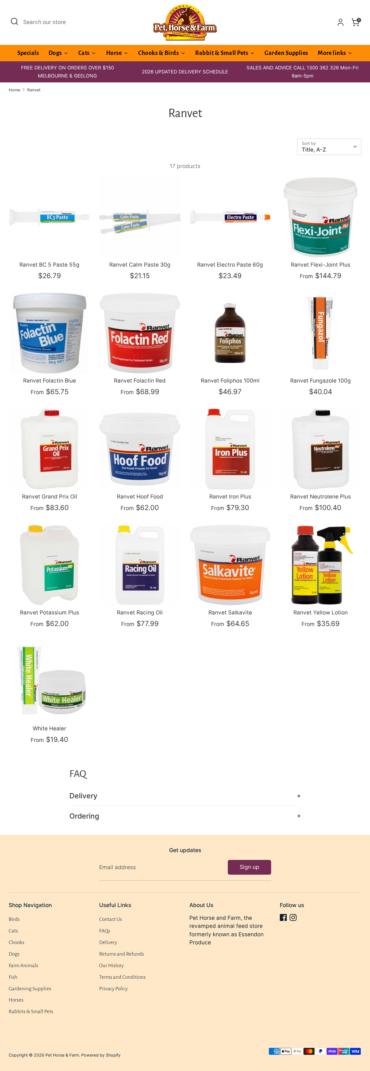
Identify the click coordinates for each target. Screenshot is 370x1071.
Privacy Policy (113, 988)
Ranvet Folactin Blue (49, 380)
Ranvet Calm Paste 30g (140, 264)
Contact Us (110, 919)
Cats (84, 53)
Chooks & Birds (159, 53)
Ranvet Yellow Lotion (320, 612)
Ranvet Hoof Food (140, 496)
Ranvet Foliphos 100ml (230, 380)
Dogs (56, 53)
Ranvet (33, 89)
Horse (114, 53)
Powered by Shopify (101, 1054)
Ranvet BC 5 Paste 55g (49, 264)
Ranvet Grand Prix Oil (49, 496)
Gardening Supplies (30, 988)
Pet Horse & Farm (62, 1054)
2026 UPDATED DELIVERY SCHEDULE (185, 72)
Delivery (83, 795)
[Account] (340, 22)
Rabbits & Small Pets (31, 1011)
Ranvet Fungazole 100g (320, 380)
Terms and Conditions (122, 977)
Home (14, 89)
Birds (14, 919)
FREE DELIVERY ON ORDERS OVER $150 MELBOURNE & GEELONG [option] (67, 72)
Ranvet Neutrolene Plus (320, 496)
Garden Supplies (286, 53)
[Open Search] (14, 21)
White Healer (49, 728)
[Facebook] (283, 917)
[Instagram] (293, 917)
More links (332, 53)
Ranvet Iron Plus (230, 496)
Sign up (249, 867)
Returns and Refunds (121, 954)
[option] (185, 71)
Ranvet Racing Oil (140, 612)
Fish (13, 977)
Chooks (16, 942)
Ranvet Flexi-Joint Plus (320, 264)
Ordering (84, 816)
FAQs (104, 931)
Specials (28, 53)
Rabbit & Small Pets (222, 53)
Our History (111, 965)
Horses (16, 1000)
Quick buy (50, 247)
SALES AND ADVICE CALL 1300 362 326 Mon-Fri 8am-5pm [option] (302, 72)
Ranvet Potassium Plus (49, 612)
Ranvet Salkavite (230, 612)
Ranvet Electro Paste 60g (230, 264)
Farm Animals (23, 965)
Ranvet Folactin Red (140, 380)
